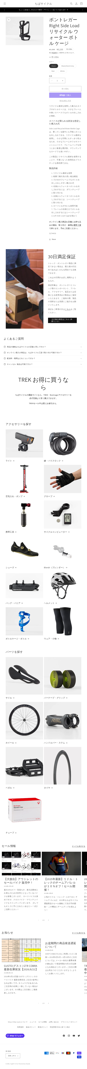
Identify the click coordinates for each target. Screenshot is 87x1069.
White (63, 71)
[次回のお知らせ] (82, 9)
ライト (9, 460)
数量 (50, 76)
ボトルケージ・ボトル (16, 638)
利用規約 (20, 1027)
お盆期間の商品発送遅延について (60, 944)
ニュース (33, 1022)
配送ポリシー (43, 1027)
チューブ (10, 832)
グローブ (48, 496)
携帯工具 (10, 532)
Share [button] (54, 239)
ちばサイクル (14, 1064)
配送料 (54, 53)
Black (54, 66)
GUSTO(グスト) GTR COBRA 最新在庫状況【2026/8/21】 (21, 967)
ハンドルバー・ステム (54, 742)
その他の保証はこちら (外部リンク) (61, 320)
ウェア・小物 (50, 638)
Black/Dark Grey (69, 66)
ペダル (9, 787)
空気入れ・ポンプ (14, 496)
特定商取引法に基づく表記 (60, 1027)
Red (54, 71)
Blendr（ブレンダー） (54, 567)
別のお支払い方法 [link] (65, 100)
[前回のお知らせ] (4, 9)
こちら (68, 309)
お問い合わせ (54, 1022)
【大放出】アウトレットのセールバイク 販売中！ (21, 880)
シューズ (10, 567)
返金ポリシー (31, 1027)
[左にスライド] (38, 920)
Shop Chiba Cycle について (18, 1022)
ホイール (10, 742)
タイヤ (47, 787)
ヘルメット (49, 603)
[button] (4, 3)
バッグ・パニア (13, 603)
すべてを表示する (78, 846)
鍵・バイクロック (52, 460)
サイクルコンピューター (55, 532)
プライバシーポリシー (69, 1022)
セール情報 (42, 1022)
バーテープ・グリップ (54, 697)
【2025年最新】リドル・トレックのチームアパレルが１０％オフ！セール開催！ (61, 884)
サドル (9, 697)
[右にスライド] (48, 920)
